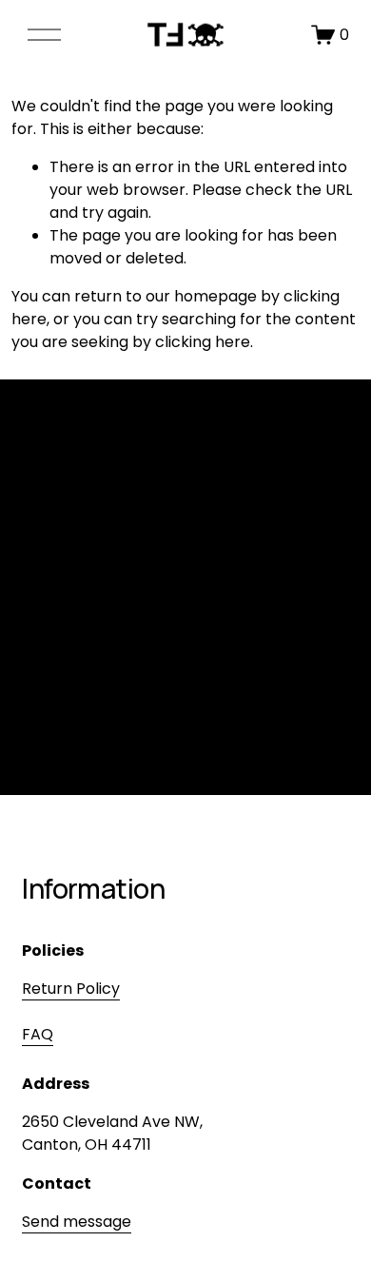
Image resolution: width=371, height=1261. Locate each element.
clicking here (202, 342)
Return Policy (71, 988)
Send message (76, 1221)
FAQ (37, 1034)
